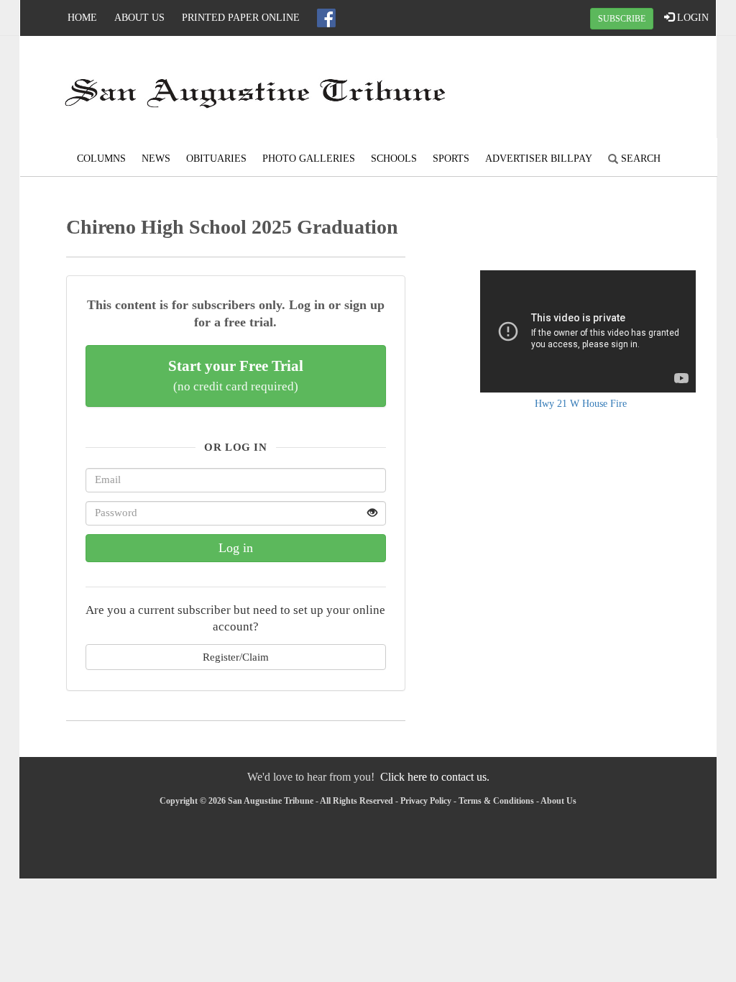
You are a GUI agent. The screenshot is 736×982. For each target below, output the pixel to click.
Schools (394, 158)
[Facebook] (326, 18)
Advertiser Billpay (538, 158)
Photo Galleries (308, 158)
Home (82, 17)
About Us (139, 17)
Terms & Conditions (496, 801)
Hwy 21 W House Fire (581, 403)
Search (639, 158)
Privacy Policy (425, 801)
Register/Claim (236, 657)
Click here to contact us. (434, 777)
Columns (101, 158)
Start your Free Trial (235, 375)
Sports (451, 158)
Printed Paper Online (241, 17)
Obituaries (216, 158)
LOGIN (691, 17)
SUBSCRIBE (621, 19)
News (156, 158)
